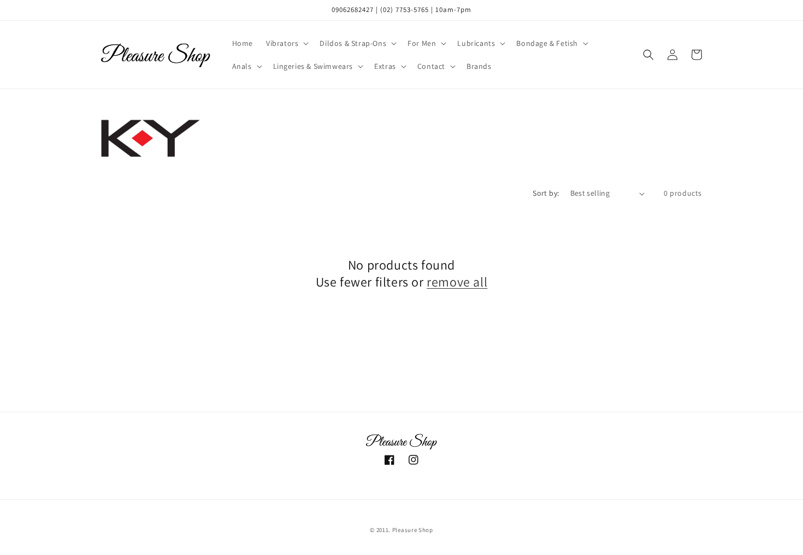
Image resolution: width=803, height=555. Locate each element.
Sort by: (546, 193)
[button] (286, 43)
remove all (457, 281)
